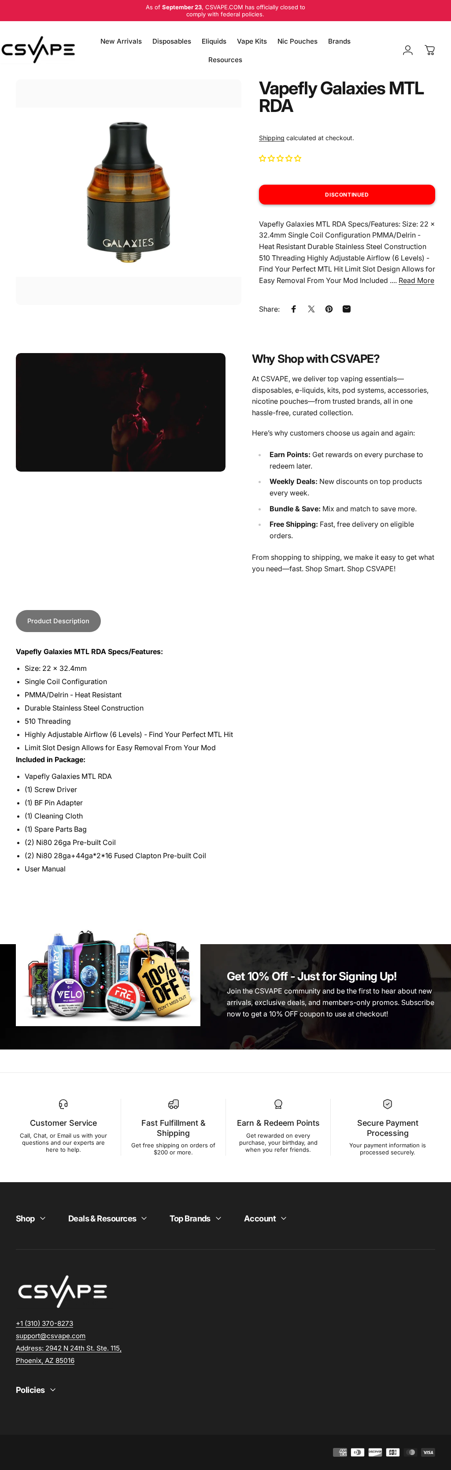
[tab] (58, 621)
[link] (69, 1348)
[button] (281, 158)
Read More (416, 280)
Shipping (272, 137)
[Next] (220, 206)
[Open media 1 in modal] (128, 192)
